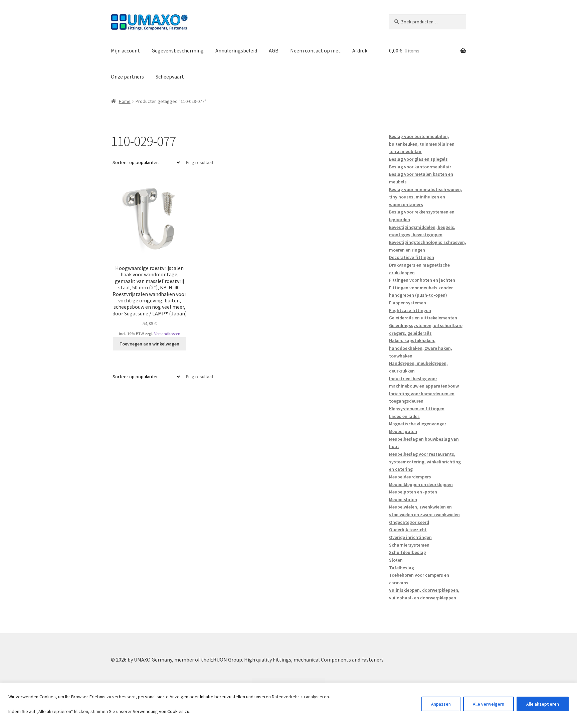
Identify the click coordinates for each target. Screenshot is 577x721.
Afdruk (359, 50)
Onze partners (127, 76)
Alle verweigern (488, 704)
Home (125, 101)
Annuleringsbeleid (236, 50)
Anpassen (441, 704)
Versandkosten (167, 333)
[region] (288, 702)
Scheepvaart (170, 76)
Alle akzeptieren (542, 704)
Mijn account (125, 50)
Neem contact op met (315, 50)
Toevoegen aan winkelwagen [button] (149, 344)
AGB (273, 50)
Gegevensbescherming (178, 50)
